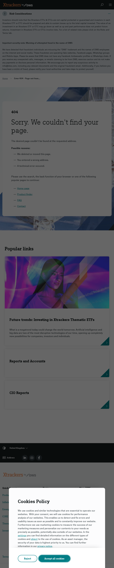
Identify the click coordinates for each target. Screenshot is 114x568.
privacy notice (44, 546)
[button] (27, 558)
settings (22, 535)
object (34, 539)
